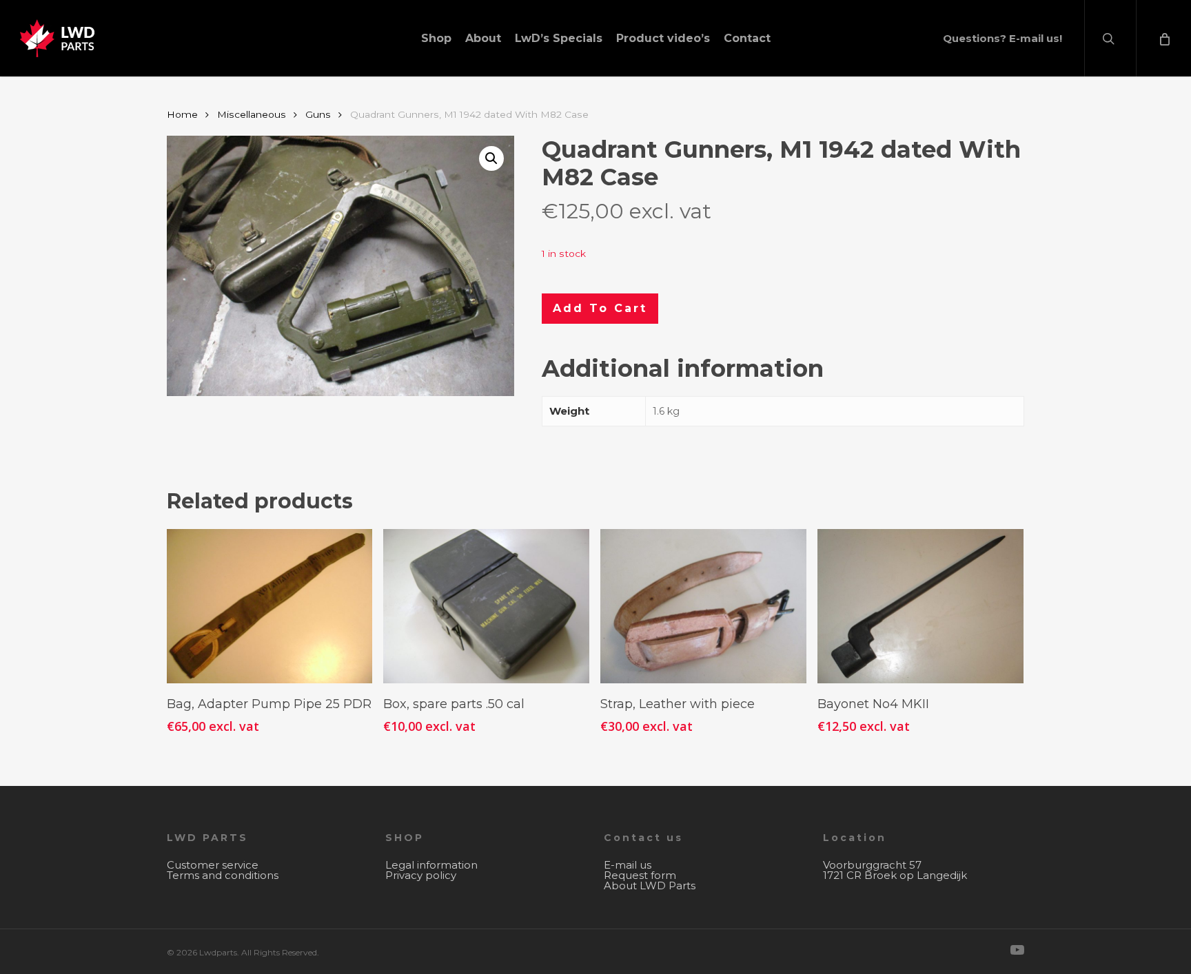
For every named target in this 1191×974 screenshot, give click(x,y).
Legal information (431, 864)
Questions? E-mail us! (1002, 38)
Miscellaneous (251, 114)
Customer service (212, 864)
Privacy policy (420, 875)
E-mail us (627, 864)
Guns (318, 114)
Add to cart (600, 308)
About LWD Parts (649, 885)
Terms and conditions (222, 875)
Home (182, 114)
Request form (640, 875)
